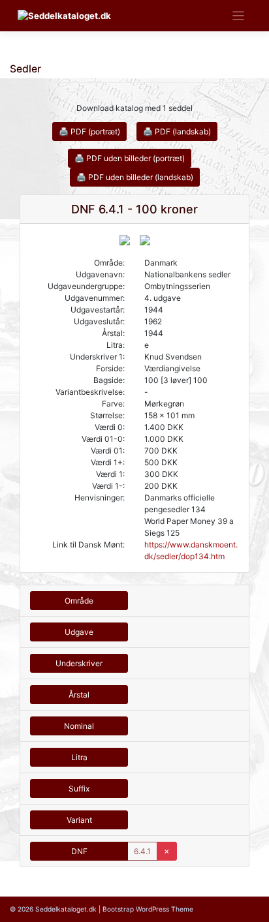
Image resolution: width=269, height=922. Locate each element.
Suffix (79, 788)
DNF (79, 851)
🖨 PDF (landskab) (177, 131)
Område (79, 601)
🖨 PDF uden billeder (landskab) (134, 177)
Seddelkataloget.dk (66, 909)
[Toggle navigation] (238, 16)
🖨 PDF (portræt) (89, 131)
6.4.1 (142, 851)
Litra (79, 757)
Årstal (79, 694)
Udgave (79, 632)
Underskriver (79, 663)
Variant (79, 820)
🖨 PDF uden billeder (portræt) (129, 158)
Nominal (79, 726)
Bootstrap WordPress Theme (148, 909)
